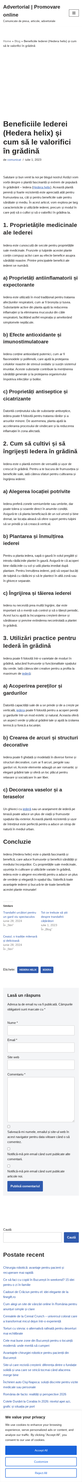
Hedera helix (41, 187)
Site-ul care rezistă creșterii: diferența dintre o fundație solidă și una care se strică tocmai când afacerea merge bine (40, 1370)
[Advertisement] (41, 84)
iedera (20, 710)
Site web (13, 1057)
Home (7, 41)
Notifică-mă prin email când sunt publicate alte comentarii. (38, 1156)
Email (12, 1040)
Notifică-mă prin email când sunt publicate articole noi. (36, 1173)
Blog (17, 41)
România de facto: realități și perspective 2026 (34, 1394)
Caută (7, 1229)
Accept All (41, 1450)
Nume (12, 1022)
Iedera (47, 969)
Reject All (41, 1473)
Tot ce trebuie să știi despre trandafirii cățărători (54, 917)
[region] (41, 1446)
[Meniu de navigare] (74, 13)
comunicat (14, 159)
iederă (26, 673)
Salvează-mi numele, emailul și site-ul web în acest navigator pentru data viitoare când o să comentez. (38, 1137)
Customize (41, 1461)
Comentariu (16, 1074)
